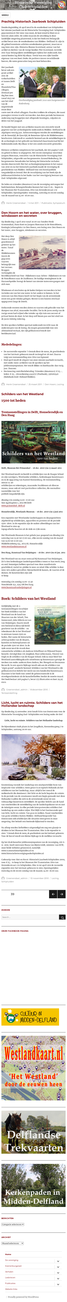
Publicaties (10, 1283)
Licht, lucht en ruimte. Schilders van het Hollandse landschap (32, 704)
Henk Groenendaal (16, 203)
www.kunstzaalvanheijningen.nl (16, 587)
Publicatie (46, 203)
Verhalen (9, 1272)
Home (8, 1254)
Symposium (59, 203)
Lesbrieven (10, 1277)
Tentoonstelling (9, 693)
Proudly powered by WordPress (23, 1297)
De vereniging (11, 1260)
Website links (11, 1289)
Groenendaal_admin (17, 689)
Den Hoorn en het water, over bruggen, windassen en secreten (31, 214)
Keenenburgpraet (13, 1266)
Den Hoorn (50, 384)
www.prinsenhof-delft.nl (13, 505)
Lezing (60, 384)
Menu (5, 15)
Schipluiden (7, 881)
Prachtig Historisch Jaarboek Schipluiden (33, 21)
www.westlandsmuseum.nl (13, 546)
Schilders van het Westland (22, 394)
